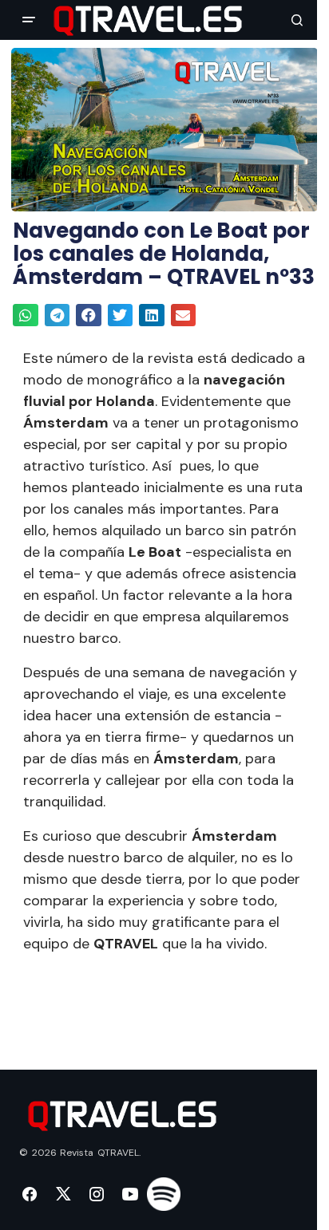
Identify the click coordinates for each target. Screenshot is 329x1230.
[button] (28, 20)
